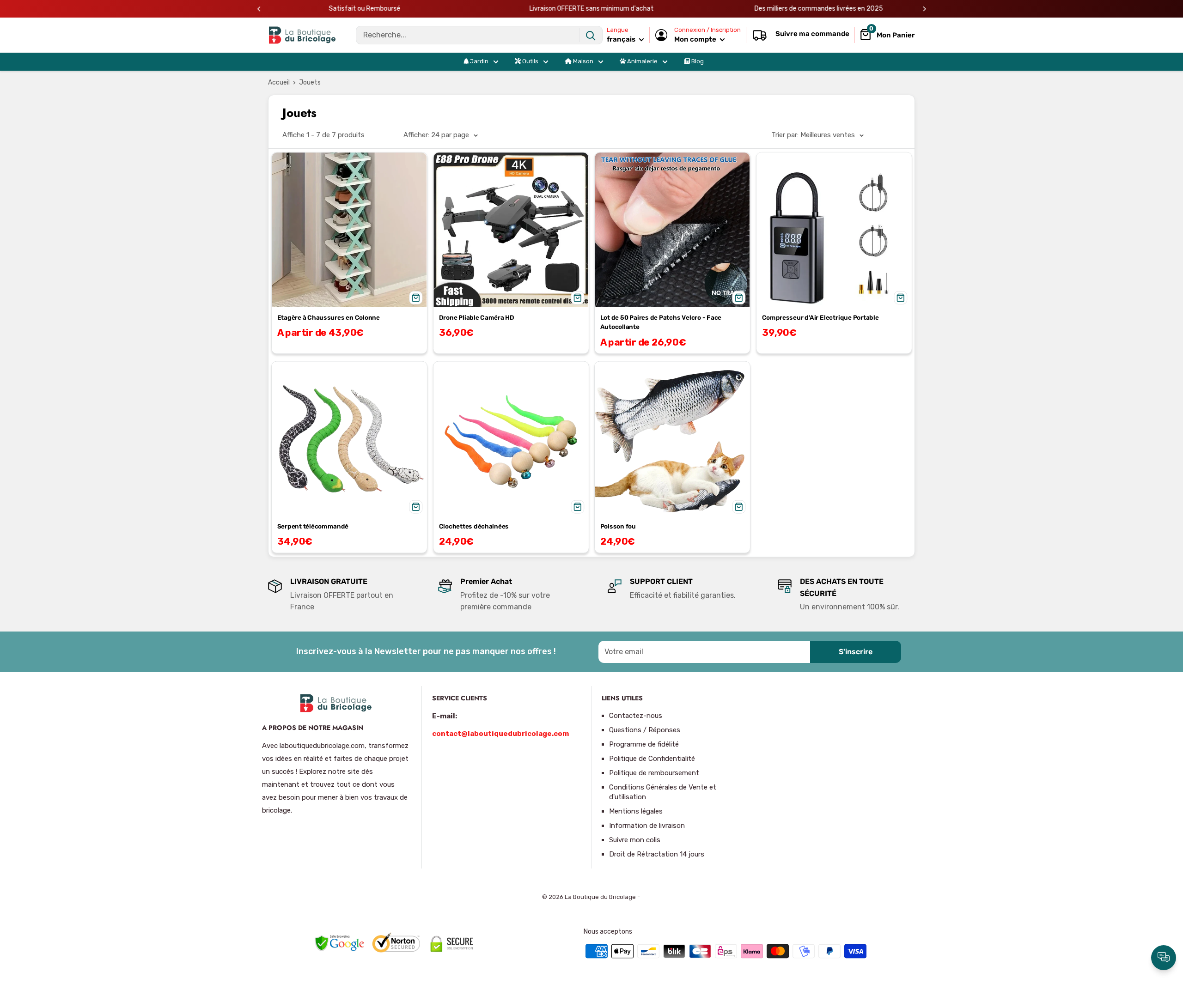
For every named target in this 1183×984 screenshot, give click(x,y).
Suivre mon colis (634, 840)
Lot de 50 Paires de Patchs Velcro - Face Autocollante (660, 322)
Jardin (478, 61)
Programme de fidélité (644, 744)
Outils (529, 61)
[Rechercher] (590, 35)
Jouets (310, 82)
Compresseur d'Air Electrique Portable (820, 317)
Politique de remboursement (654, 773)
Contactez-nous (635, 715)
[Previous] (259, 9)
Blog (697, 61)
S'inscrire (855, 651)
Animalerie (642, 61)
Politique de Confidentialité (652, 758)
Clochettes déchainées (474, 526)
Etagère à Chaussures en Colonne (328, 317)
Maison (582, 61)
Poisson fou (618, 526)
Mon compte (696, 39)
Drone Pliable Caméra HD (476, 317)
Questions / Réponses (644, 730)
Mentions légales (636, 811)
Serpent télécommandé (312, 526)
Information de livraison (647, 825)
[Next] (924, 9)
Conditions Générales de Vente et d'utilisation (662, 792)
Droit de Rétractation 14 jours (656, 854)
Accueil (279, 82)
